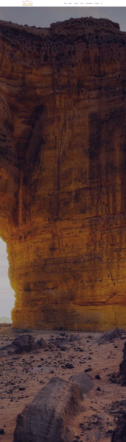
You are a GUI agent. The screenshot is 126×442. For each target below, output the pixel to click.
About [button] (70, 3)
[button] (110, 427)
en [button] (101, 3)
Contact (97, 3)
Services (76, 3)
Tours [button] (81, 3)
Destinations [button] (89, 3)
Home (65, 3)
